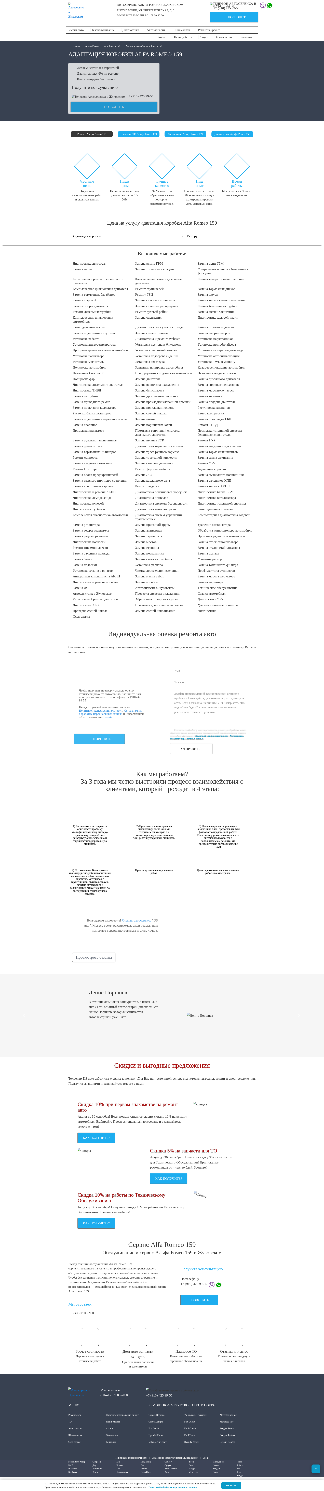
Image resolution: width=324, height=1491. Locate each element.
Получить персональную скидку (122, 1415)
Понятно (231, 1485)
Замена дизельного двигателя (219, 379)
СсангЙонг (146, 1472)
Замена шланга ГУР (149, 440)
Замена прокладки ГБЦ (214, 419)
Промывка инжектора (88, 430)
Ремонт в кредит (209, 30)
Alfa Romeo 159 (112, 46)
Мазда (192, 1468)
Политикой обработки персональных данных (172, 1487)
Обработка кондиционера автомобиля (225, 530)
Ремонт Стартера (85, 469)
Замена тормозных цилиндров (94, 452)
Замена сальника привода (91, 553)
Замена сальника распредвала (156, 306)
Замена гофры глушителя (91, 530)
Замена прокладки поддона (154, 407)
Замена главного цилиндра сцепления (100, 480)
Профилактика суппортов (216, 570)
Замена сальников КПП (214, 480)
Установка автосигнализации (219, 356)
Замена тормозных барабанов (94, 294)
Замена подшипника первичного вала (100, 419)
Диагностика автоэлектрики (155, 509)
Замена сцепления (148, 317)
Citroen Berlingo (156, 1415)
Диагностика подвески (89, 542)
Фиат (239, 1472)
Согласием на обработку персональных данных (110, 712)
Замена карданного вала (152, 480)
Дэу (94, 1465)
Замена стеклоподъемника (154, 463)
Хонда (240, 1475)
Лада (191, 1465)
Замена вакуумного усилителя (219, 446)
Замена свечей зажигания (216, 312)
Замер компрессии (211, 413)
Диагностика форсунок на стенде (159, 327)
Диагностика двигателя (89, 263)
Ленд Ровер (146, 1461)
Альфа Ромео (92, 46)
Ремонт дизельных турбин (92, 312)
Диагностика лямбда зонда (92, 497)
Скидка (161, 37)
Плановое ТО (186, 1351)
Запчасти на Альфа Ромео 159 (185, 134)
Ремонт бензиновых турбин (217, 306)
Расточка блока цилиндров (92, 413)
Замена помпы (145, 419)
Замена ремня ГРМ (149, 263)
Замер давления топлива (215, 509)
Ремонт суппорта (85, 457)
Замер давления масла (89, 327)
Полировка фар (84, 379)
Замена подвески (85, 565)
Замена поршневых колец (153, 425)
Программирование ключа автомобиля (100, 350)
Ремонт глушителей (149, 289)
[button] (24, 1015)
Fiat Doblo (153, 1428)
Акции (203, 37)
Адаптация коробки (212, 469)
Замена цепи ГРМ (211, 263)
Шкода (144, 1468)
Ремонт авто (76, 30)
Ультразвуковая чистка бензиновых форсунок (223, 271)
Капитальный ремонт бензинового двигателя (98, 281)
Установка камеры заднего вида (220, 350)
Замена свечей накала (151, 413)
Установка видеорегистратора (94, 344)
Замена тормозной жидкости (156, 457)
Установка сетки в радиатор (93, 570)
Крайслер (72, 1472)
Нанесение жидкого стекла (217, 373)
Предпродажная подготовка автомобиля (164, 373)
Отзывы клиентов (234, 1351)
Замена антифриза (148, 530)
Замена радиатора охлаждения (157, 384)
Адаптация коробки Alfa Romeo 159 (144, 46)
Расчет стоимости (90, 1351)
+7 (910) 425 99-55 (226, 8)
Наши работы (183, 37)
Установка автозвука (150, 361)
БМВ (70, 1465)
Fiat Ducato (189, 1421)
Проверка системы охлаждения (157, 593)
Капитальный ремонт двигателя (95, 599)
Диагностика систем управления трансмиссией (158, 517)
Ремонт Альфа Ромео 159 (91, 134)
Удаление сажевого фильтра (218, 605)
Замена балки (82, 559)
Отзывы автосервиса (136, 920)
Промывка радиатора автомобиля (222, 536)
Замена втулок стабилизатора (219, 547)
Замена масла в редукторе (216, 576)
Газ (118, 1468)
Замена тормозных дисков (216, 289)
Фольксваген (122, 1472)
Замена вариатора (210, 582)
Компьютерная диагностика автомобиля (93, 319)
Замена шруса (208, 294)
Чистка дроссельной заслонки (157, 570)
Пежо (239, 1461)
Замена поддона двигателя (216, 402)
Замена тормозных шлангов (218, 452)
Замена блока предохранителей (95, 475)
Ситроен (96, 1461)
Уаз (238, 1468)
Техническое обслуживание (217, 588)
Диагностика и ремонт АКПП (94, 492)
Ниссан (216, 1465)
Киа (118, 1461)
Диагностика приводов (151, 497)
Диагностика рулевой (88, 503)
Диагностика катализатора (217, 497)
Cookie (107, 717)
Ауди (167, 1472)
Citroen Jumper (155, 1421)
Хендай (216, 1468)
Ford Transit (190, 1435)
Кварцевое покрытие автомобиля (221, 367)
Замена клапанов (85, 425)
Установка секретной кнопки (156, 350)
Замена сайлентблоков (151, 333)
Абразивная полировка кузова (156, 599)
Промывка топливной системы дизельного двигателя (157, 432)
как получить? (96, 1138)
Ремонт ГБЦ (144, 294)
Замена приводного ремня (91, 402)
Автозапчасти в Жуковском (154, 588)
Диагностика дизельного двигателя (98, 384)
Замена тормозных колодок (154, 269)
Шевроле (72, 1468)
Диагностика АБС (86, 605)
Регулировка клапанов (214, 407)
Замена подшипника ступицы (94, 333)
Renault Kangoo (227, 1442)
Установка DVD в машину (216, 361)
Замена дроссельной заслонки (157, 396)
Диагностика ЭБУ (210, 599)
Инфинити (97, 1468)
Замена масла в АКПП (214, 486)
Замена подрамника (149, 553)
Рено (143, 1465)
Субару (168, 1461)
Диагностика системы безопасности (161, 503)
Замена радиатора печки (90, 536)
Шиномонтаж (181, 30)
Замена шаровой (84, 300)
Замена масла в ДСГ (150, 576)
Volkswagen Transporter (195, 1415)
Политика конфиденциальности (131, 1458)
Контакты (246, 37)
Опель (215, 1472)
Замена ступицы (147, 547)
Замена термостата (148, 536)
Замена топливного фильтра (218, 565)
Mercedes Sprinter (228, 1415)
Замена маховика (210, 396)
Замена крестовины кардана (93, 486)
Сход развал (81, 616)
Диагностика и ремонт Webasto (157, 339)
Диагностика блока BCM (216, 492)
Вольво (119, 1465)
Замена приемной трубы (152, 524)
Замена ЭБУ (144, 475)
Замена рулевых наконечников (95, 440)
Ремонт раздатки (147, 486)
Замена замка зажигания (215, 457)
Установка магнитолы (88, 361)
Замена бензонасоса (149, 390)
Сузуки (168, 1465)
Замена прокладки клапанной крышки (163, 402)
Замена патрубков (85, 396)
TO (70, 1421)
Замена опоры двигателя (90, 306)
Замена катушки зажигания (92, 463)
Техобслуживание (103, 30)
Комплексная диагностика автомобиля (100, 515)
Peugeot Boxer (227, 1428)
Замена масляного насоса (216, 390)
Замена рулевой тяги (87, 446)
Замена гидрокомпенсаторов (218, 384)
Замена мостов (145, 542)
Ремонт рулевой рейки (151, 312)
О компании (224, 37)
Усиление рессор (210, 559)
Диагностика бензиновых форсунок (161, 492)
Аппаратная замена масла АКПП (96, 576)
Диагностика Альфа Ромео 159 (232, 134)
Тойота (240, 1465)
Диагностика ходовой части (218, 317)
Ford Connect (190, 1428)
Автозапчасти (156, 30)
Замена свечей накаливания (155, 611)
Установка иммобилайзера (217, 344)
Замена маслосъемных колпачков (221, 300)
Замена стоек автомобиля (153, 559)
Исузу (95, 1472)
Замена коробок (146, 582)
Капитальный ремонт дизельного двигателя (159, 281)
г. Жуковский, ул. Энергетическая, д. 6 (145, 10)
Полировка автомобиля (89, 367)
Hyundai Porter (155, 1435)
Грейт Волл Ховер (76, 1461)
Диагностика (130, 30)
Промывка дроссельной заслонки (159, 605)
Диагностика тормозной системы (159, 446)
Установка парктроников (215, 339)
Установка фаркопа (149, 565)
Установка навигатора (88, 356)
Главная (76, 46)
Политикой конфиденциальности (100, 710)
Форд (191, 1461)
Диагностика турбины (89, 509)
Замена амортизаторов (214, 333)
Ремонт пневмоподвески (90, 547)
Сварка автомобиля (211, 593)
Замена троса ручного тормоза (157, 452)
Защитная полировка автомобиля (159, 367)
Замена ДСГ (81, 588)
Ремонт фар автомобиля (152, 469)
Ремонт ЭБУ (206, 463)
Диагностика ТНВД (87, 390)
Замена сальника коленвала (155, 300)
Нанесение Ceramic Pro (89, 373)
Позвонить (230, 17)
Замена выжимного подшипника (221, 475)
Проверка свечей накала (90, 611)
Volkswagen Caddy (157, 1442)
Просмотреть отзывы (94, 957)
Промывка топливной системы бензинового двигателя (220, 432)
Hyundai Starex (191, 1442)
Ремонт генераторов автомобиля (221, 279)
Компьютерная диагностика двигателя (100, 289)
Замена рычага (208, 553)
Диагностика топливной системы (222, 503)
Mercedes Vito (227, 1421)
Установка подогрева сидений (156, 356)
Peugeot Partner (227, 1435)
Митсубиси (218, 1461)
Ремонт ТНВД (208, 425)
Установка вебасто (86, 339)
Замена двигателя (147, 379)
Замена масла (82, 269)
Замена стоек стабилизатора (218, 542)
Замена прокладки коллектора (94, 407)
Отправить (190, 749)
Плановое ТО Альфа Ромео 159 (138, 134)
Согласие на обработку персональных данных (175, 1458)
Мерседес (193, 1472)
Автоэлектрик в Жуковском (92, 593)
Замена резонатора (86, 524)
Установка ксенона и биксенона (158, 344)
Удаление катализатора (214, 524)
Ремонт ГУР (206, 440)
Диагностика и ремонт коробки (95, 582)
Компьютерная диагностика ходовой (224, 515)
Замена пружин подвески (216, 327)
